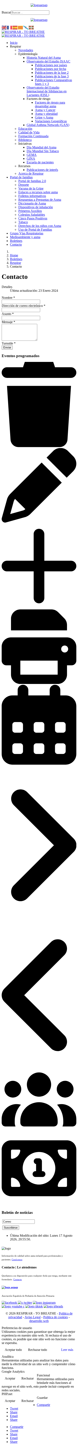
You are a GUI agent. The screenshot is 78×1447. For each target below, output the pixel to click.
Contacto (17, 1279)
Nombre (8, 297)
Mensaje (8, 322)
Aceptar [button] (10, 1378)
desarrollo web (39, 1321)
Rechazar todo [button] (37, 1349)
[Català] (20, 27)
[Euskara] (31, 27)
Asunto (8, 314)
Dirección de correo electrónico (23, 306)
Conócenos (17, 1259)
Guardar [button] (42, 1397)
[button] (15, 46)
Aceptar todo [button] (13, 1349)
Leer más (67, 1349)
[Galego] (26, 27)
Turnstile (9, 343)
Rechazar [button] (27, 1378)
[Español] (15, 27)
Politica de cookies (55, 1317)
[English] (4, 27)
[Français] (9, 27)
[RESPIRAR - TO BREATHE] (23, 33)
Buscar (6, 12)
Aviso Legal (33, 1317)
